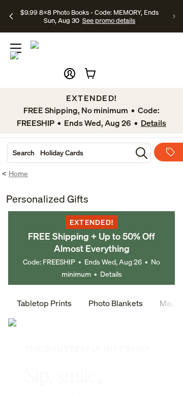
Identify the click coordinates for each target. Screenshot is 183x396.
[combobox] (70, 152)
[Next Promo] (174, 16)
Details (111, 274)
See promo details (108, 20)
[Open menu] (15, 48)
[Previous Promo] (11, 16)
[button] (69, 73)
